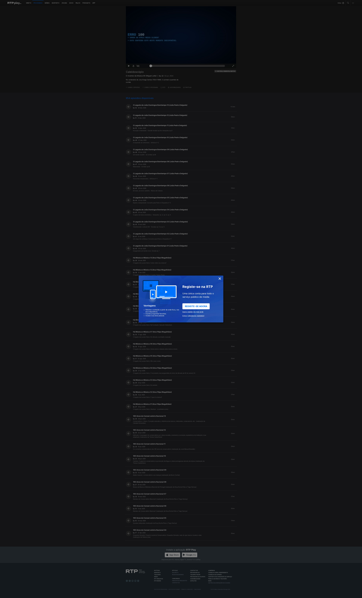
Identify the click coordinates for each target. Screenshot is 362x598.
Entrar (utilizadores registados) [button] (193, 316)
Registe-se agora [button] (196, 306)
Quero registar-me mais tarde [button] (192, 312)
